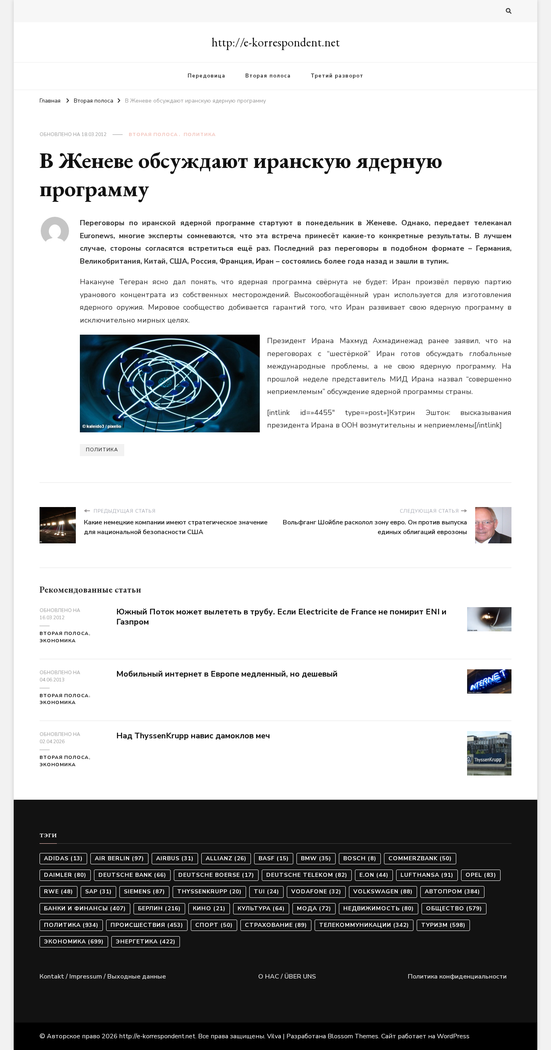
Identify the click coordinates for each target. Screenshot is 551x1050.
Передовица (206, 76)
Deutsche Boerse (216, 875)
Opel (480, 875)
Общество (454, 908)
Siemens (144, 891)
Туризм (443, 925)
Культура (261, 908)
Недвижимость (378, 908)
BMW (316, 858)
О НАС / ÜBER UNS (287, 976)
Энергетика (145, 941)
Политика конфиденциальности (457, 976)
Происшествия (147, 925)
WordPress (453, 1036)
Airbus (175, 858)
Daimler (65, 875)
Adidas (63, 858)
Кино (209, 908)
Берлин (159, 908)
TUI (266, 891)
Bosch (359, 858)
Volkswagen (383, 891)
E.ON (373, 875)
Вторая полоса (268, 76)
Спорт (214, 925)
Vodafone (316, 891)
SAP (98, 891)
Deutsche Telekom (306, 875)
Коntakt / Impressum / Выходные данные (103, 976)
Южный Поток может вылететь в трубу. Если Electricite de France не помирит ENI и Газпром (281, 616)
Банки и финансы (85, 908)
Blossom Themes (353, 1036)
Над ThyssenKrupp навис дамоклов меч (193, 735)
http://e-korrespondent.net (275, 42)
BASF (274, 858)
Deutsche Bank (132, 875)
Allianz (226, 858)
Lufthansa (427, 875)
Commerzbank (420, 858)
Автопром (452, 891)
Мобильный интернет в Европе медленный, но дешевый (227, 674)
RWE (58, 891)
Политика (200, 134)
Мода (314, 908)
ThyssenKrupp (209, 891)
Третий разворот (337, 76)
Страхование (276, 925)
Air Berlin (119, 858)
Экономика (58, 640)
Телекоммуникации (364, 925)
